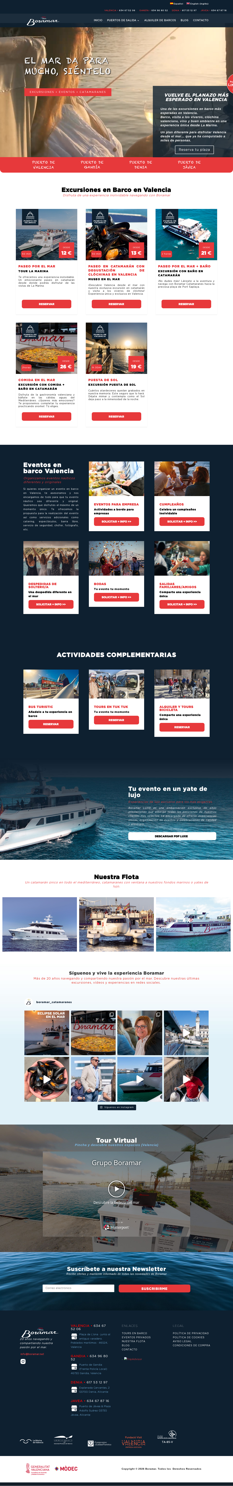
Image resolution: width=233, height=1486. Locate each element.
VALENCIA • (111, 10)
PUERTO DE (43, 162)
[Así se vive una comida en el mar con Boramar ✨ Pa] (93, 1033)
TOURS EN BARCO (134, 1333)
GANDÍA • (145, 10)
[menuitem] (176, 4)
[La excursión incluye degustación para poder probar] (186, 1033)
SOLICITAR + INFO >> (116, 521)
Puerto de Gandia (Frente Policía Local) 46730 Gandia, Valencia (89, 1368)
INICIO (98, 20)
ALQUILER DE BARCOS (160, 20)
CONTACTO (201, 20)
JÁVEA (189, 167)
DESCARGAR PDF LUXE (171, 836)
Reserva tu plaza (194, 149)
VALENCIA (43, 167)
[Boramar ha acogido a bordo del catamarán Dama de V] (46, 1079)
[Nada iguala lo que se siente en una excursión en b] (93, 1079)
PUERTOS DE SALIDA (121, 20)
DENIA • (176, 10)
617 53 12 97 (189, 10)
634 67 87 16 (219, 10)
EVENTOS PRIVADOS (136, 1338)
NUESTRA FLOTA (133, 1341)
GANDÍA (92, 167)
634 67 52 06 (127, 10)
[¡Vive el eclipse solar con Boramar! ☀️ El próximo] (46, 1033)
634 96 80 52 (159, 10)
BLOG (184, 20)
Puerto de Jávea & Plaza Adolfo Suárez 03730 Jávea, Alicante (91, 1410)
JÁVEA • (205, 10)
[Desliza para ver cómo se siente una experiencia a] (139, 1033)
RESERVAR (46, 304)
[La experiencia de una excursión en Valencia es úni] (139, 1079)
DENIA (140, 167)
